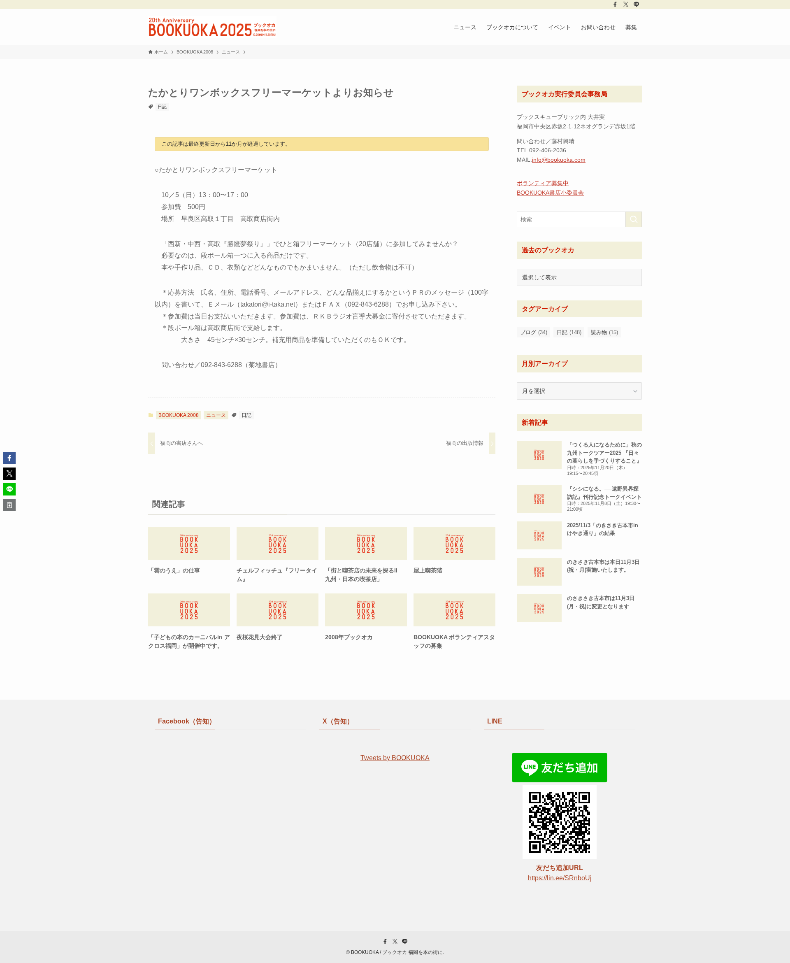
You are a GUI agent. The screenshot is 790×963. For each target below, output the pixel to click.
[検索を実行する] (633, 219)
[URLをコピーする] (9, 505)
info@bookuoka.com (559, 159)
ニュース (216, 415)
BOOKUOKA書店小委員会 (550, 192)
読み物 (604, 332)
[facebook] (615, 4)
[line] (636, 4)
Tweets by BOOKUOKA (395, 757)
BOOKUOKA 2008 (178, 415)
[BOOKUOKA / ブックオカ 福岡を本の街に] (212, 27)
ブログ (533, 332)
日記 (162, 106)
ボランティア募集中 (543, 183)
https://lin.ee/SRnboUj (560, 878)
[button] (9, 458)
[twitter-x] (625, 4)
